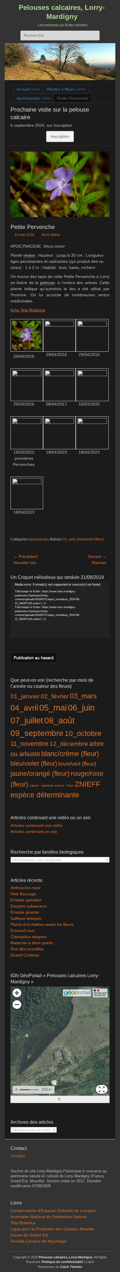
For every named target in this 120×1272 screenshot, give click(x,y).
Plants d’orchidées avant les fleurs (41, 924)
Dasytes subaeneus (28, 906)
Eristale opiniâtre (25, 900)
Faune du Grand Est (29, 1235)
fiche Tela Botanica (27, 310)
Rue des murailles (27, 949)
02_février (55, 696)
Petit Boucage (23, 894)
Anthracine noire (25, 887)
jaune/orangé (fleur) (40, 773)
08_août (59, 720)
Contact (17, 1155)
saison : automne (41, 785)
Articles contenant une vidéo (36, 825)
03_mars (83, 696)
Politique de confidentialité (62, 1262)
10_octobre (83, 733)
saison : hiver (64, 785)
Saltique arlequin (25, 918)
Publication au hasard (34, 657)
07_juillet (26, 720)
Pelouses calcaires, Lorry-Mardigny (65, 1257)
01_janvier (25, 696)
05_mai (53, 707)
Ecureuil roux (22, 930)
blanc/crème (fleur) (70, 753)
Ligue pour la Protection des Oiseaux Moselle (52, 1229)
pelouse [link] (47, 282)
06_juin (81, 707)
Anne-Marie (50, 235)
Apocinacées (33, 98)
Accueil (28, 89)
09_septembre (36, 733)
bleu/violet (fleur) (90, 539)
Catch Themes (71, 1267)
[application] (60, 610)
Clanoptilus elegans (28, 936)
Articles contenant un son (33, 831)
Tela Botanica (22, 1222)
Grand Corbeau (24, 955)
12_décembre (69, 743)
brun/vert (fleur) (77, 764)
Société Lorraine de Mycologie (38, 1241)
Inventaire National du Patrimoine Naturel (48, 1216)
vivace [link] (29, 255)
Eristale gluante (24, 912)
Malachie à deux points (31, 942)
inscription (60, 136)
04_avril (69, 539)
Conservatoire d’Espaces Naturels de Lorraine (53, 1210)
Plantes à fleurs (66, 89)
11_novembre (29, 743)
